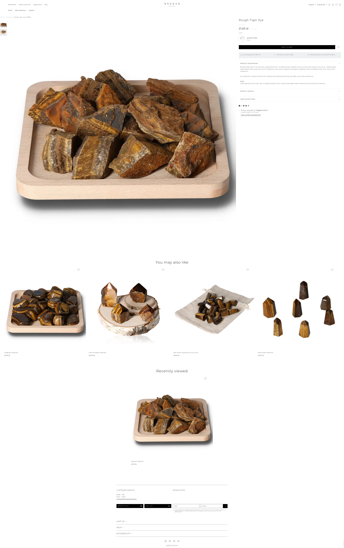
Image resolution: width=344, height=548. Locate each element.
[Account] (333, 5)
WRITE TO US (123, 506)
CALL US (149, 506)
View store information (251, 115)
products (9, 17)
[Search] (329, 5)
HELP (119, 527)
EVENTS (31, 10)
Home (2, 17)
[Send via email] (246, 105)
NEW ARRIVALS (20, 10)
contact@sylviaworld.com (126, 499)
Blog (46, 4)
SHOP (10, 10)
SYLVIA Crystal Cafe (25, 4)
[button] (248, 105)
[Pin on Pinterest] (243, 105)
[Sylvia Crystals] (172, 4)
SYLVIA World (12, 4)
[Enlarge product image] (123, 134)
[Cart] (340, 5)
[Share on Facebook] (239, 105)
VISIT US (120, 521)
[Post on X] (241, 105)
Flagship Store (37, 4)
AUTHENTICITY (123, 533)
